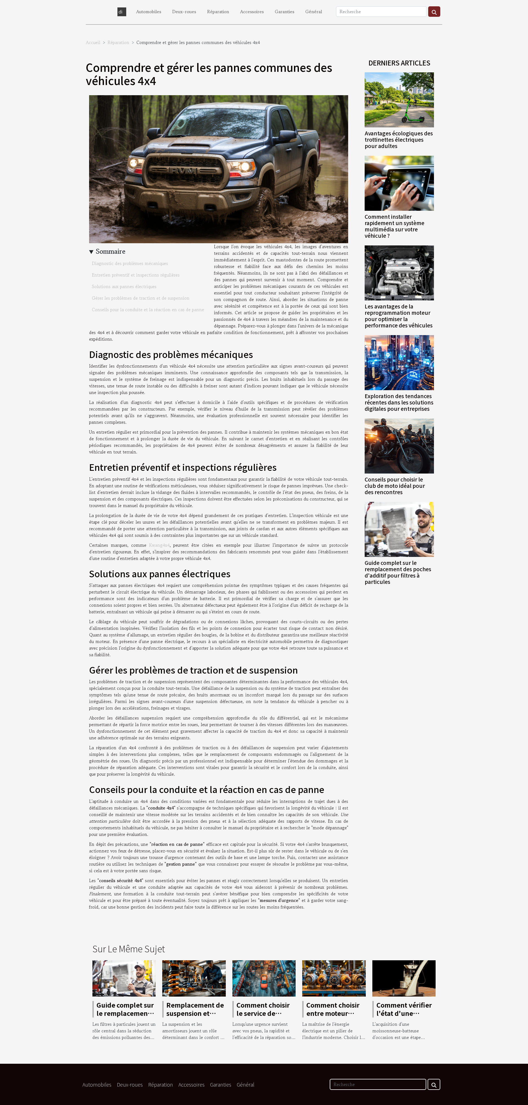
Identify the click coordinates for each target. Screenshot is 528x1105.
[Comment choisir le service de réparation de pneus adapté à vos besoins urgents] (264, 977)
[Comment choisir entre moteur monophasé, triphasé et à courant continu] (333, 977)
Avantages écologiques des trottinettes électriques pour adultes (399, 139)
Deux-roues (184, 11)
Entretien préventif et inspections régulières (136, 275)
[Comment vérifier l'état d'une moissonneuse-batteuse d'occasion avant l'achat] (404, 977)
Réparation (218, 11)
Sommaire (110, 251)
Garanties (284, 11)
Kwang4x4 (159, 545)
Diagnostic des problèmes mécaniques (130, 263)
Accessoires (252, 11)
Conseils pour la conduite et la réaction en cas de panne (148, 309)
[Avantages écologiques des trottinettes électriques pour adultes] (399, 99)
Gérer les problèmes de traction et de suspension (140, 298)
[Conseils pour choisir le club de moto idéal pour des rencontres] (399, 445)
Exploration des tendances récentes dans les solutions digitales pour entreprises (399, 402)
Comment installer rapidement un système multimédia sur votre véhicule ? (394, 226)
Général (313, 11)
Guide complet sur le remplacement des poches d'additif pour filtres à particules (398, 572)
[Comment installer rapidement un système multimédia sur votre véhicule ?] (399, 182)
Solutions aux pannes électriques (124, 286)
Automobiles (148, 11)
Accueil (93, 42)
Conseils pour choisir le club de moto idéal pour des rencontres (395, 485)
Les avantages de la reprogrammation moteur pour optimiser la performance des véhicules (399, 315)
